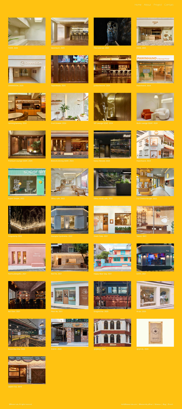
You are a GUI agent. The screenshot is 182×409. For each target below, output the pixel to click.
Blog (164, 404)
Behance (158, 404)
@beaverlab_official (146, 404)
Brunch (170, 404)
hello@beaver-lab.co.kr (129, 404)
